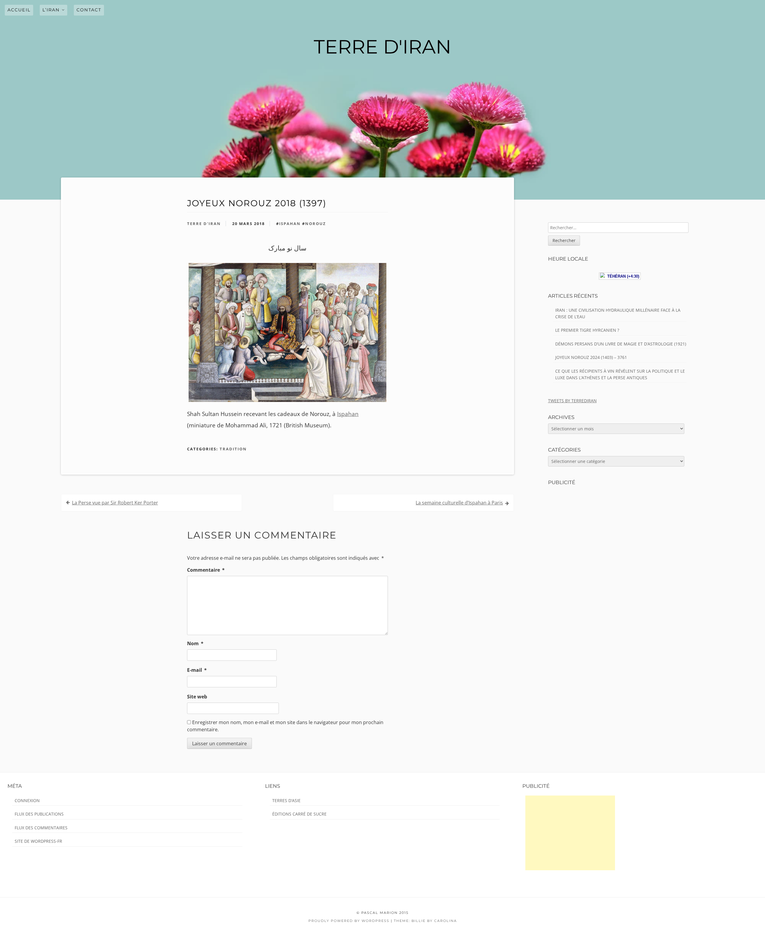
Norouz (315, 223)
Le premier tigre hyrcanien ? (587, 330)
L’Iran (51, 10)
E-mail (197, 670)
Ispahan (290, 223)
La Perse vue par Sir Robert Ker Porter (115, 502)
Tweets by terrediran (572, 400)
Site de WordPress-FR (38, 841)
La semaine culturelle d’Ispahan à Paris (459, 502)
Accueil (18, 10)
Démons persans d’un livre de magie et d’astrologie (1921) (620, 344)
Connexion (27, 800)
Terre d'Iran (204, 223)
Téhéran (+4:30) (622, 276)
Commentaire (206, 570)
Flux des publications (39, 814)
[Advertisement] (570, 833)
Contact (88, 10)
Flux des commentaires (41, 827)
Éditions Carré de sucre (299, 814)
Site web (197, 696)
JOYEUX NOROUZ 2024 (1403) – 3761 (591, 357)
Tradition (233, 449)
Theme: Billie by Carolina (425, 921)
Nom (195, 643)
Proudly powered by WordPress (348, 921)
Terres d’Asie (286, 800)
